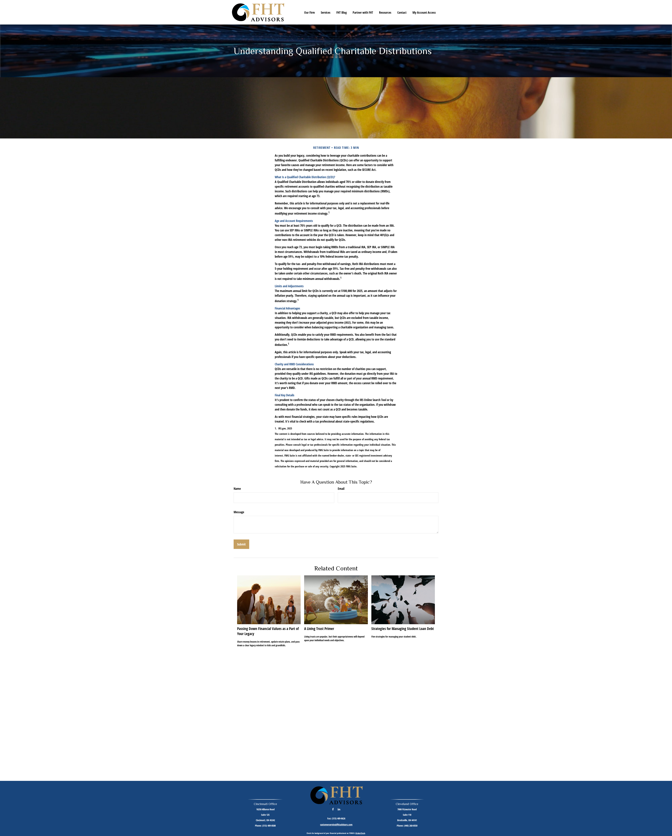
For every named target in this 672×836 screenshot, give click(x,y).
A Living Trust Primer (319, 628)
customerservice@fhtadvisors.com (336, 824)
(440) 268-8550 (410, 825)
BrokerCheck (360, 833)
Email (341, 488)
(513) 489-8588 (269, 825)
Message (239, 512)
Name (237, 488)
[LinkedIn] (339, 809)
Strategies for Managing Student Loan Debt (402, 628)
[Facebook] (333, 809)
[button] (309, 12)
